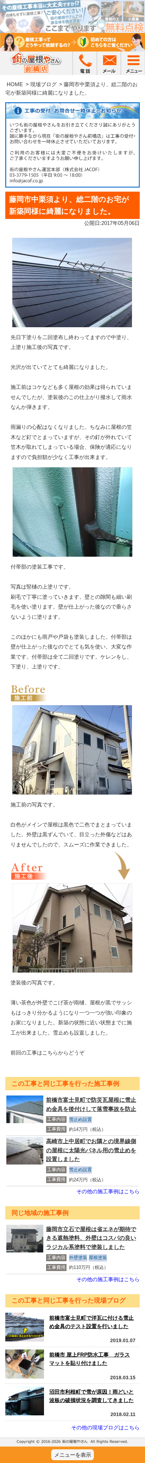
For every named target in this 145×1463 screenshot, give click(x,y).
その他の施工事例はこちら (108, 1191)
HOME (15, 84)
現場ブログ (43, 84)
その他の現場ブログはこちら (105, 1427)
